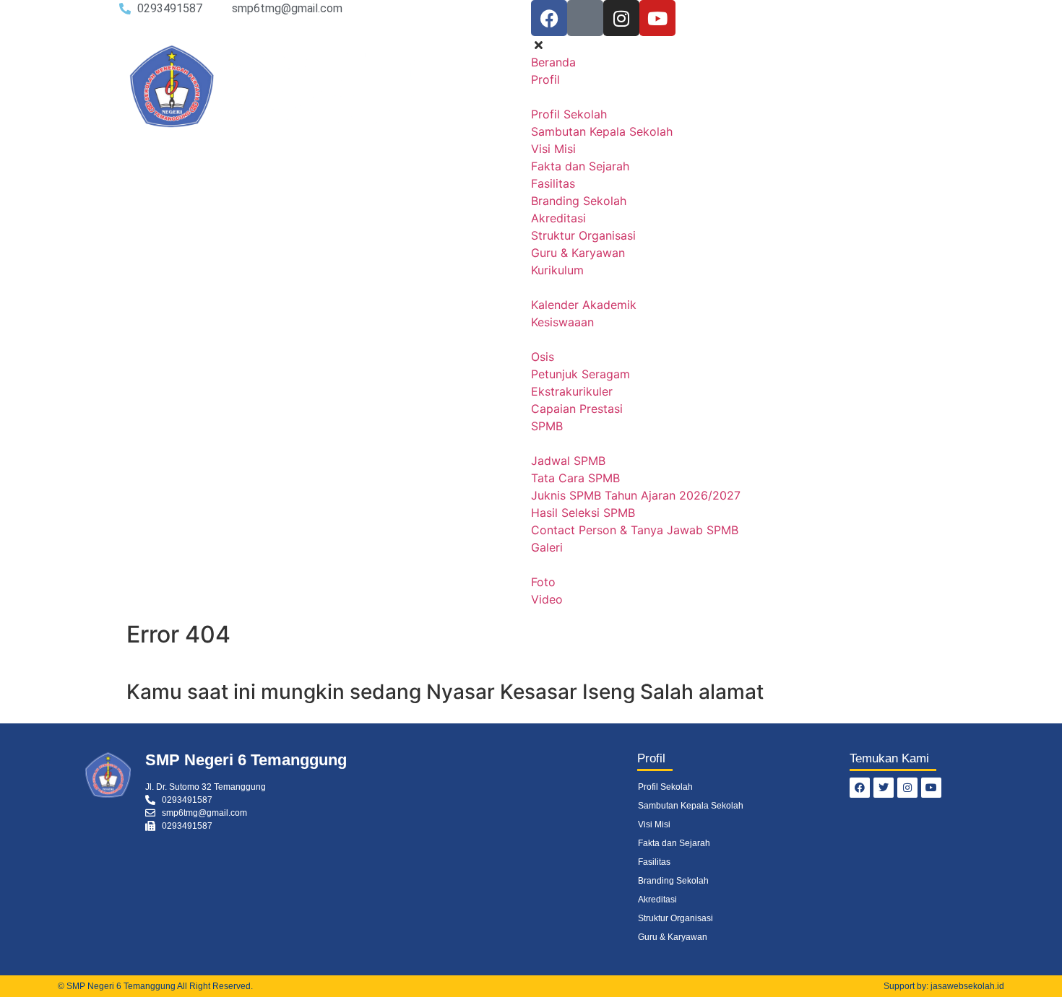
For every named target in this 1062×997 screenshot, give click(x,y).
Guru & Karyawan (672, 937)
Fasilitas (654, 862)
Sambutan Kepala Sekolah (690, 806)
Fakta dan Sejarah (674, 843)
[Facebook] (549, 18)
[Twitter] (883, 788)
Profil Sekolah (665, 787)
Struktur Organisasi (675, 918)
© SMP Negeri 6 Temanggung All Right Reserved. (155, 986)
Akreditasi (657, 899)
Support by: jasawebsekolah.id (944, 986)
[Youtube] (657, 18)
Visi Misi (654, 824)
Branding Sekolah (673, 881)
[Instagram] (621, 18)
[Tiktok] (585, 18)
